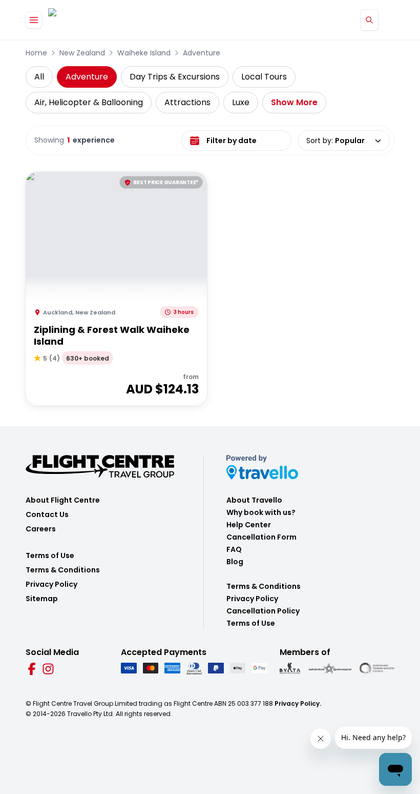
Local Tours (264, 77)
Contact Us (47, 514)
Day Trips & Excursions (175, 77)
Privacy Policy (51, 584)
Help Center (248, 525)
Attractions (187, 102)
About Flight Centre (63, 500)
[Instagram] (48, 669)
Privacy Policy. (298, 703)
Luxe (240, 102)
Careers (41, 529)
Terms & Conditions (63, 570)
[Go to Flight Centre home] (78, 19)
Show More (294, 102)
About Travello (254, 500)
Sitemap (42, 598)
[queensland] (377, 668)
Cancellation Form (261, 537)
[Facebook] (32, 669)
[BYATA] (290, 668)
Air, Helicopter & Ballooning (88, 102)
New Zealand (82, 53)
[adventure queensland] (329, 668)
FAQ (234, 549)
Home (36, 53)
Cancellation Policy (263, 611)
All (39, 77)
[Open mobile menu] (34, 20)
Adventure (201, 53)
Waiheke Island (144, 53)
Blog (234, 562)
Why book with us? (261, 512)
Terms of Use (50, 555)
